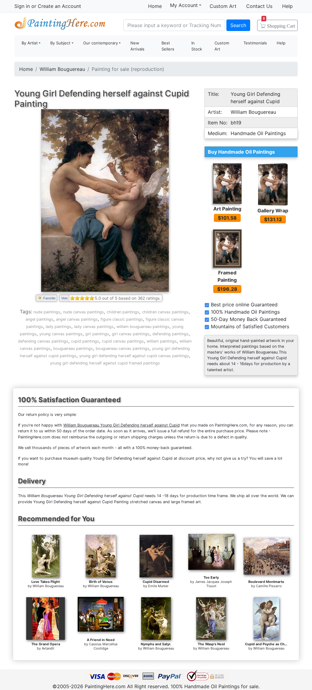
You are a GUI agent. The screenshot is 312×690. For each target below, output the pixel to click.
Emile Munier (158, 586)
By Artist (30, 42)
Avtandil (48, 648)
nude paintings (47, 312)
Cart (279, 24)
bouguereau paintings (73, 348)
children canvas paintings (165, 312)
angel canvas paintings (77, 319)
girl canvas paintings (131, 334)
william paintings (162, 341)
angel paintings (39, 319)
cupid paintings (85, 341)
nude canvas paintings (83, 312)
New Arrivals (137, 45)
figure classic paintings (122, 319)
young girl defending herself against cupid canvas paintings (134, 356)
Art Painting (227, 209)
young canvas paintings (61, 334)
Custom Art (223, 6)
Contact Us (259, 6)
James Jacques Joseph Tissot (213, 584)
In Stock (196, 45)
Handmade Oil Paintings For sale (60, 24)
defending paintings (170, 334)
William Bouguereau (62, 69)
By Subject (60, 42)
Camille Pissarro (269, 586)
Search (238, 25)
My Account (184, 5)
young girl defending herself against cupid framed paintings (105, 363)
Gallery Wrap (272, 210)
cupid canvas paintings (123, 341)
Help (287, 6)
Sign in (22, 6)
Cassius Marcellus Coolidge (103, 646)
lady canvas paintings (94, 326)
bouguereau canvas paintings (122, 348)
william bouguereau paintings (142, 326)
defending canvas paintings (43, 341)
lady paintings (58, 326)
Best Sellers (167, 45)
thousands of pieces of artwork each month (73, 447)
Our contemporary (100, 42)
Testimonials (255, 42)
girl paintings (97, 334)
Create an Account (59, 6)
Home (155, 6)
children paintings (123, 312)
